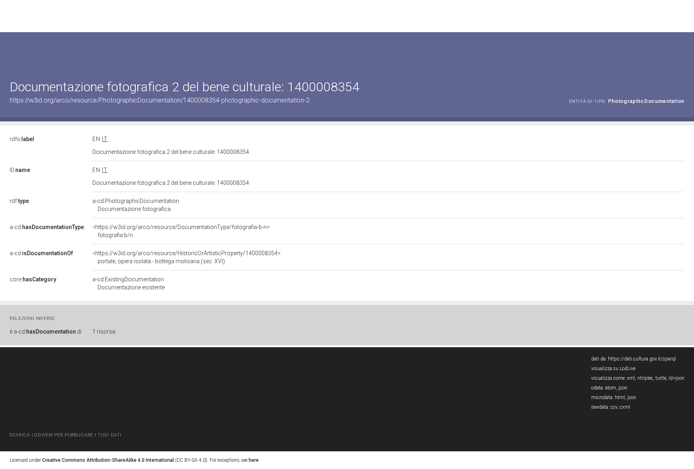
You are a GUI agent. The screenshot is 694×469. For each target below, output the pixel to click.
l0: (20, 170)
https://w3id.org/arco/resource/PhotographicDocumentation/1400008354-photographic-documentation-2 (160, 100)
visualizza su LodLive (613, 368)
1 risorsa (103, 331)
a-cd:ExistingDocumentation (128, 283)
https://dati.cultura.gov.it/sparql (642, 359)
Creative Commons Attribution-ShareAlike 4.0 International (108, 460)
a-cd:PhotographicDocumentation (135, 205)
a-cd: (47, 227)
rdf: (19, 201)
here (254, 460)
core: (33, 279)
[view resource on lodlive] (680, 52)
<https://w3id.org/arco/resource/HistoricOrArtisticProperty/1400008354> (186, 257)
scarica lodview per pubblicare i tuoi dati (65, 435)
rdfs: (22, 139)
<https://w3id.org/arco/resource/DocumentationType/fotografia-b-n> (181, 231)
